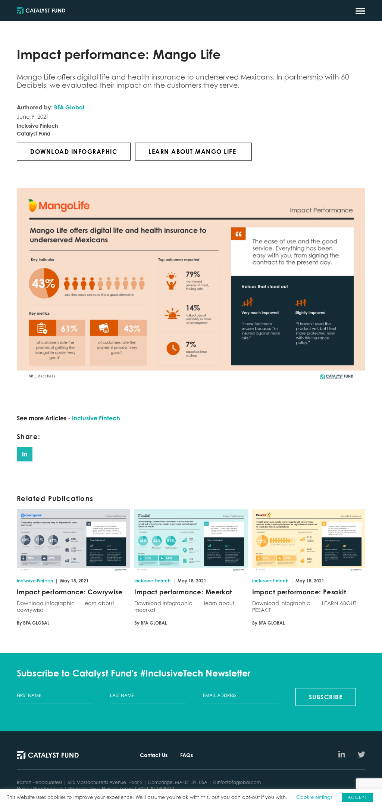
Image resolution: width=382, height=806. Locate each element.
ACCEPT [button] (357, 797)
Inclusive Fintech (96, 418)
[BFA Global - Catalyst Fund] (41, 11)
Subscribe (326, 697)
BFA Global (69, 107)
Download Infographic (73, 151)
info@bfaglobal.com (239, 782)
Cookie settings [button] (314, 797)
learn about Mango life (193, 151)
